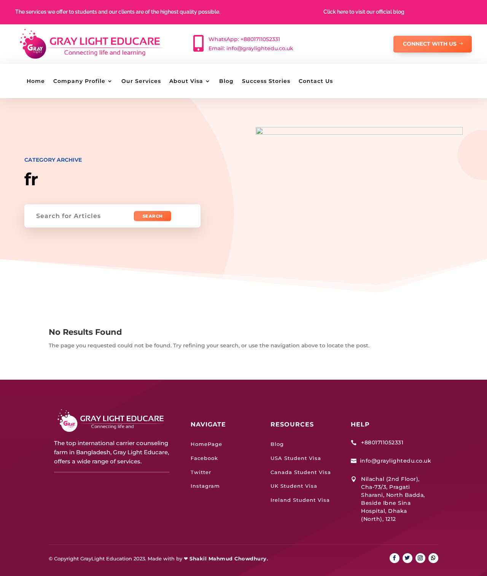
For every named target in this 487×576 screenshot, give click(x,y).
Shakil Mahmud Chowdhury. (228, 558)
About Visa (186, 81)
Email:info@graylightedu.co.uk (250, 48)
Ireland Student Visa (300, 500)
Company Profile (79, 81)
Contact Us (316, 81)
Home (36, 81)
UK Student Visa (294, 486)
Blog (226, 81)
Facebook (204, 458)
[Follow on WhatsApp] (433, 558)
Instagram (205, 486)
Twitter (201, 472)
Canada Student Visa (301, 472)
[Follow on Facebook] (394, 558)
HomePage (206, 444)
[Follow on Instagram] (420, 558)
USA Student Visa (296, 458)
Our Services (141, 81)
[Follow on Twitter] (407, 558)
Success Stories (266, 81)
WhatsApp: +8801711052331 (244, 39)
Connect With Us (430, 43)
